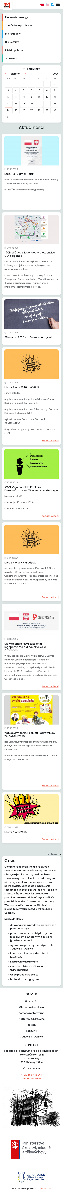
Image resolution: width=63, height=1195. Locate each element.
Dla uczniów (12, 42)
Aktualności (31, 1001)
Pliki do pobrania (15, 50)
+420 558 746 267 (31, 1074)
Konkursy (31, 1030)
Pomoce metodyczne (31, 1013)
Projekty (31, 1025)
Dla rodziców (13, 33)
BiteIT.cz (46, 1188)
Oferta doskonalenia (31, 1007)
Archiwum (11, 58)
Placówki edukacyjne (17, 17)
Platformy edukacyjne (32, 1019)
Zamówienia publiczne (18, 25)
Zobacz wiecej (50, 440)
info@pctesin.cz (31, 1078)
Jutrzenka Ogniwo (31, 1036)
